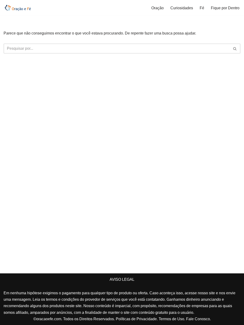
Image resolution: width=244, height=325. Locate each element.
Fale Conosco (198, 319)
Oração (157, 8)
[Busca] (235, 49)
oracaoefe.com (48, 319)
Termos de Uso (171, 319)
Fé (202, 8)
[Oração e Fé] (18, 7)
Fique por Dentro (225, 8)
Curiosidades (181, 8)
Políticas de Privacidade (136, 319)
